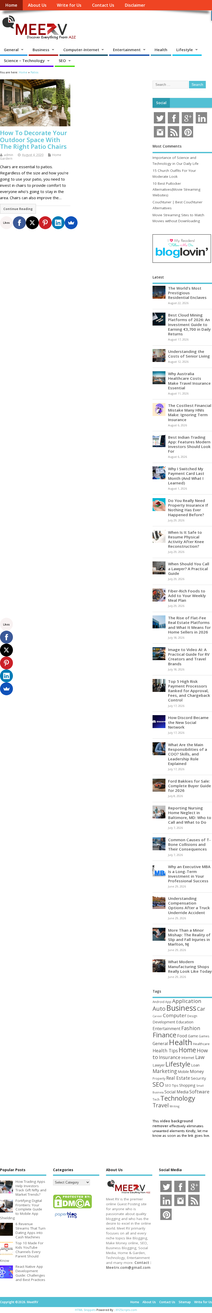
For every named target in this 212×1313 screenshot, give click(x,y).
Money (197, 1071)
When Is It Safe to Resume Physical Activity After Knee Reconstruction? (186, 539)
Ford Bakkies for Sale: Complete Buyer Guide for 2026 (189, 785)
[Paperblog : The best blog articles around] (66, 1219)
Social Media (176, 1092)
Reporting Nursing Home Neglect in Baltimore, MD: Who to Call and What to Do (189, 815)
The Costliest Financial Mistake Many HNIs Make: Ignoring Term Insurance (189, 412)
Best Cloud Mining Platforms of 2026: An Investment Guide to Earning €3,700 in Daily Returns (189, 324)
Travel (161, 1105)
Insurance (169, 1057)
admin (8, 155)
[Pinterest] (45, 222)
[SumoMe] (71, 222)
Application (186, 1001)
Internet (187, 1057)
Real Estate (178, 1078)
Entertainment (127, 49)
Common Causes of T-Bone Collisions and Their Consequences (189, 844)
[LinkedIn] (58, 222)
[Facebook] (19, 222)
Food (182, 1036)
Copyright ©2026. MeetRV (19, 1302)
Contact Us (103, 5)
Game (193, 1035)
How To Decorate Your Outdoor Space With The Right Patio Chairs (33, 139)
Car (201, 1008)
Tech (156, 1099)
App (168, 1002)
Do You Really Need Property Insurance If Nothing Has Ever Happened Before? (188, 507)
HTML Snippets (85, 1310)
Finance (164, 1034)
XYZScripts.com (126, 1310)
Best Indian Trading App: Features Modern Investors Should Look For (189, 444)
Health (161, 49)
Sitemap (185, 1302)
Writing (174, 1106)
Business (41, 49)
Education (184, 1021)
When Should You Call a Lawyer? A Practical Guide (188, 568)
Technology (177, 1098)
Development (164, 1021)
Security (198, 1078)
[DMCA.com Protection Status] (72, 1208)
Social (161, 103)
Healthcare (201, 1043)
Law (200, 1057)
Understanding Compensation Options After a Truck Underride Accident (189, 905)
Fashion (190, 1028)
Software (199, 1091)
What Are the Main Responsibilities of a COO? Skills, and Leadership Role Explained (187, 754)
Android (158, 1002)
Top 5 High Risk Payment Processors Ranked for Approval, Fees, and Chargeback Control (189, 691)
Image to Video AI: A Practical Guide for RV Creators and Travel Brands (188, 656)
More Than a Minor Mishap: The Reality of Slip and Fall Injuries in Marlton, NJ (189, 937)
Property (159, 1078)
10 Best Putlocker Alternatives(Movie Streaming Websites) (176, 189)
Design (192, 1016)
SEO (62, 60)
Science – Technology (24, 60)
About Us (37, 5)
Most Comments (167, 146)
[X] (32, 222)
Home (11, 5)
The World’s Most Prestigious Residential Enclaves (187, 292)
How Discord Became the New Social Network (188, 722)
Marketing (165, 1071)
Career (157, 1016)
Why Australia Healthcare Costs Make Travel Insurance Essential (189, 380)
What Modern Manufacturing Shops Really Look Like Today (190, 966)
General (11, 49)
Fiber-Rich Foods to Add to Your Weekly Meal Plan (187, 595)
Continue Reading (18, 209)
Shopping (187, 1085)
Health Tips (165, 1050)
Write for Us (69, 5)
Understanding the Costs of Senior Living (189, 354)
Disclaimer (135, 5)
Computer (174, 1015)
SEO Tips (171, 1085)
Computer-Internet (81, 49)
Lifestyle (184, 49)
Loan (195, 1065)
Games (204, 1036)
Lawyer (159, 1065)
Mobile (183, 1071)
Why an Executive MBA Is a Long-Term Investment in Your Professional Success (189, 873)
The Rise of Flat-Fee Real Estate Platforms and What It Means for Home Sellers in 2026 (189, 625)
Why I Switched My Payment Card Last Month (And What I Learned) (186, 475)
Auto (159, 1008)
